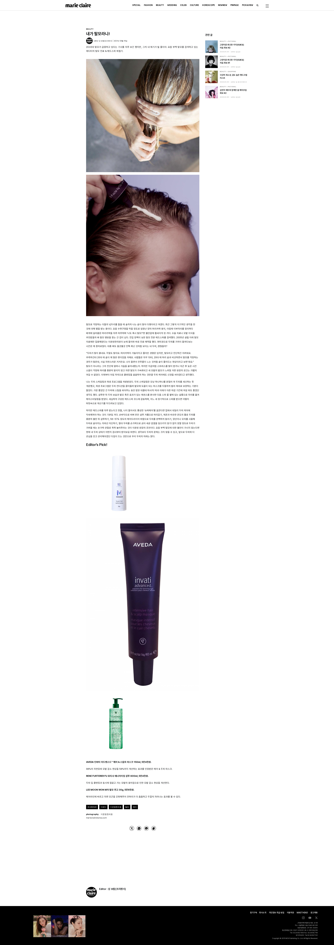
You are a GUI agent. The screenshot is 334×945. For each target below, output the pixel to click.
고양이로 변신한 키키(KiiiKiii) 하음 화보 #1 (232, 61)
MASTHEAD (302, 912)
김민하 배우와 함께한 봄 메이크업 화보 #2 (233, 91)
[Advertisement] (142, 855)
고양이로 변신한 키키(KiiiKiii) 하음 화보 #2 (232, 46)
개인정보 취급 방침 (276, 912)
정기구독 (253, 912)
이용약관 (290, 912)
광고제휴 (314, 912)
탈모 (127, 807)
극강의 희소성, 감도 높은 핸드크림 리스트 (233, 76)
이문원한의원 (115, 807)
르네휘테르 (92, 807)
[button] (257, 5)
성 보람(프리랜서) (105, 41)
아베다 (103, 807)
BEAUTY (90, 29)
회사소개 (262, 912)
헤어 (135, 807)
